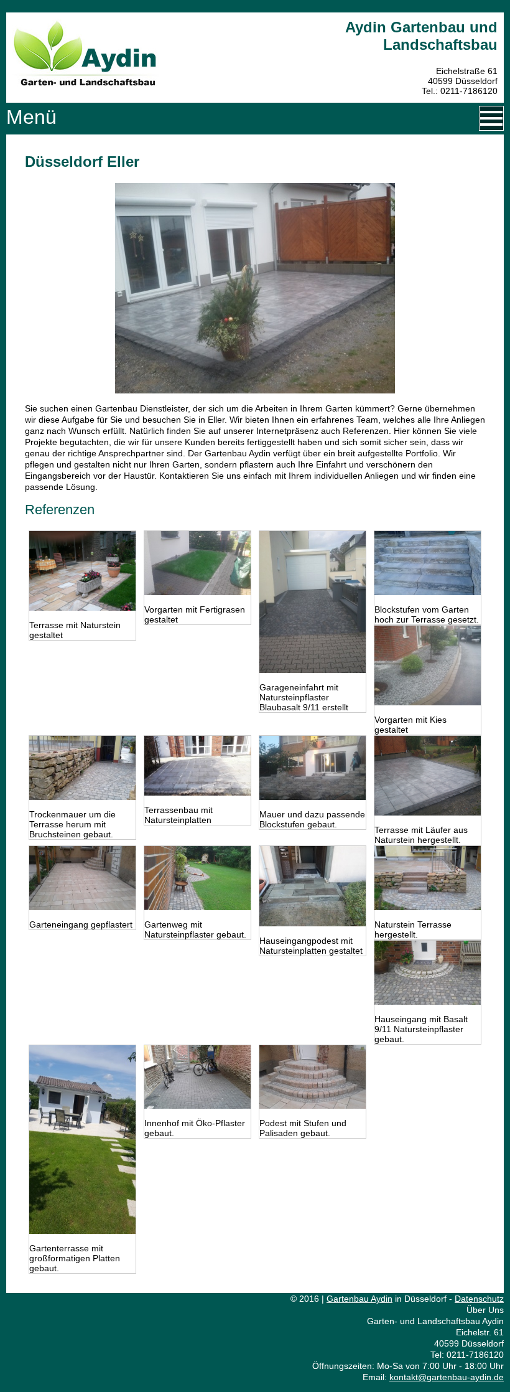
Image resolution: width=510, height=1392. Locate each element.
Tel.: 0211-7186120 (460, 91)
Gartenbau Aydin (359, 1299)
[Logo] (85, 83)
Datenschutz (479, 1299)
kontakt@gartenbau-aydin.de (446, 1377)
